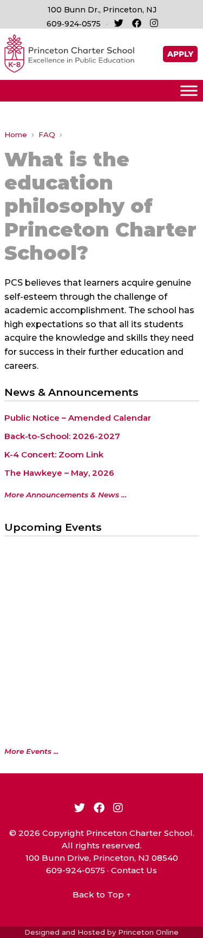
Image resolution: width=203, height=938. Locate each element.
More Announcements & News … (65, 494)
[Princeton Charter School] (69, 53)
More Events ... (31, 751)
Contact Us (134, 870)
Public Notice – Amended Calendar (77, 418)
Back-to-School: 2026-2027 (62, 436)
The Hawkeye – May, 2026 (59, 473)
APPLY (180, 54)
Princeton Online (148, 932)
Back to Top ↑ (102, 894)
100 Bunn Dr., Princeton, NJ (102, 10)
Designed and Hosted (64, 932)
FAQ (46, 134)
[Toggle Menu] (189, 90)
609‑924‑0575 (74, 24)
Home (15, 134)
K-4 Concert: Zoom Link (53, 454)
